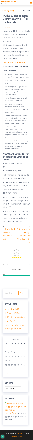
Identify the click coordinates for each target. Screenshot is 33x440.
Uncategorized (8, 11)
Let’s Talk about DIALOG (12, 309)
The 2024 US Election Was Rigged (15, 317)
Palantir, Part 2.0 (10, 321)
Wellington (7, 27)
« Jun (6, 373)
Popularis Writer (16, 436)
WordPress (20, 433)
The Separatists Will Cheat (13, 313)
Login (29, 265)
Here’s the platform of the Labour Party (14, 62)
